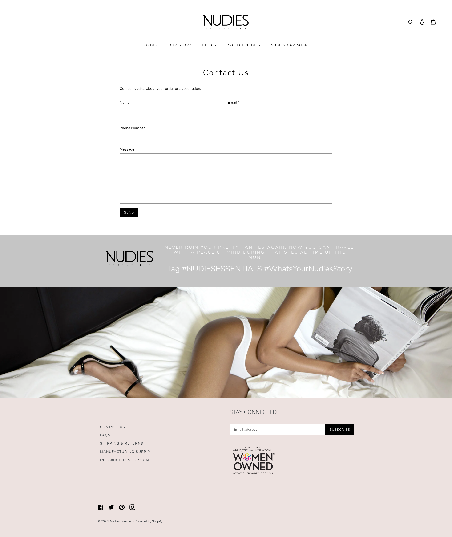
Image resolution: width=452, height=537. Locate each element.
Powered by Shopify (148, 521)
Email (233, 102)
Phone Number (132, 128)
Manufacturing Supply (125, 451)
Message (127, 149)
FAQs (105, 435)
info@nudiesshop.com (124, 460)
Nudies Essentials (122, 521)
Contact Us (112, 427)
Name (124, 102)
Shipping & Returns (121, 443)
